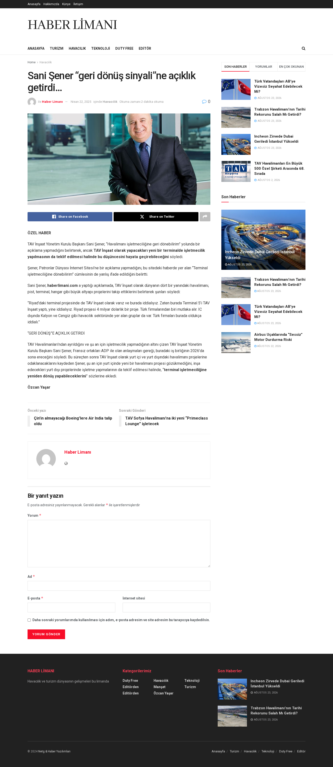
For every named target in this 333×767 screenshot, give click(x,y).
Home (32, 62)
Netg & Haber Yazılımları (54, 751)
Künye (66, 4)
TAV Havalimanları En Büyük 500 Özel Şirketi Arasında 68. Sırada (279, 168)
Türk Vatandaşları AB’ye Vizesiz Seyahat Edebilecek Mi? (278, 86)
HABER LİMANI (72, 25)
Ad (31, 576)
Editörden (131, 687)
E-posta (35, 598)
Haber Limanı (52, 101)
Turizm (56, 48)
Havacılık (77, 48)
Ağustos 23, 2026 (239, 264)
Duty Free (124, 48)
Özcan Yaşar (164, 693)
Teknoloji (100, 48)
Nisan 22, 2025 (81, 101)
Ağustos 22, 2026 (268, 346)
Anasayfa (34, 4)
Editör (145, 48)
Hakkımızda (51, 4)
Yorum (34, 515)
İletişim (78, 4)
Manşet (160, 687)
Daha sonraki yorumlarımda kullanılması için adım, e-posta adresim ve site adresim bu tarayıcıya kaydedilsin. (121, 620)
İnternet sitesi (134, 598)
